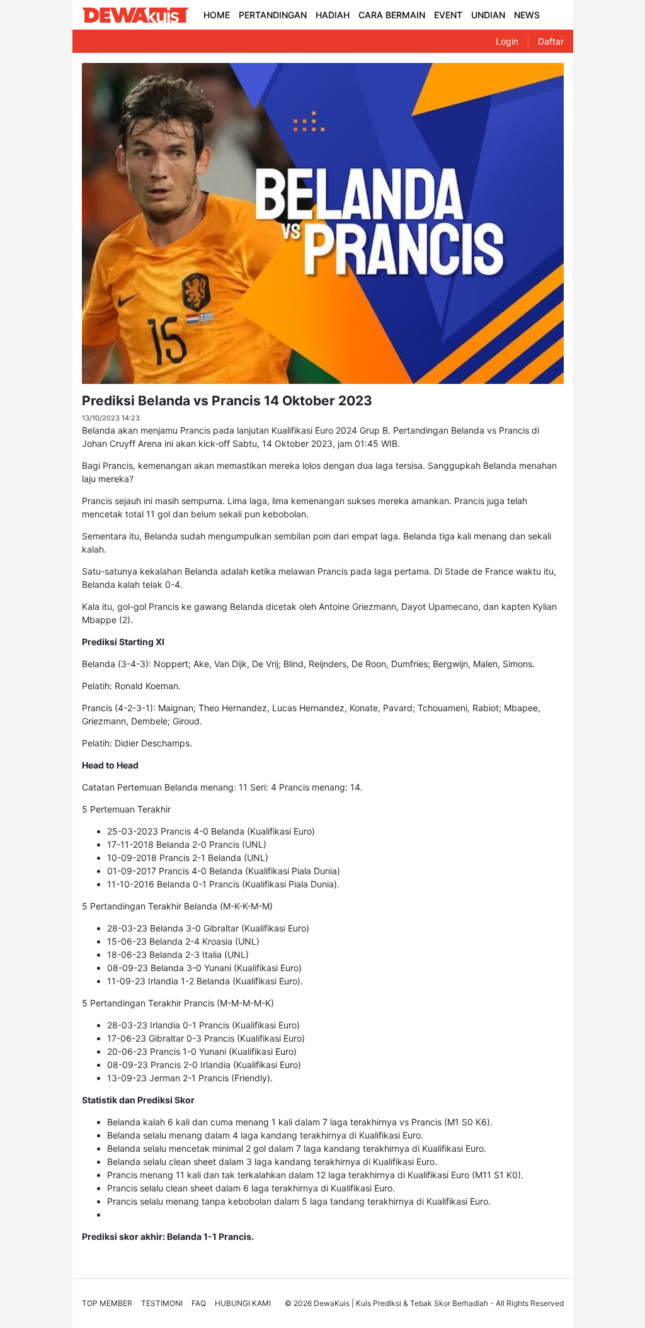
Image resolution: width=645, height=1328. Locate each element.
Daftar (551, 41)
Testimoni (162, 1303)
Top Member (107, 1303)
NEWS (527, 14)
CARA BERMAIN (391, 14)
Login (507, 41)
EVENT (448, 14)
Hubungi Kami (243, 1303)
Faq (198, 1303)
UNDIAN (488, 14)
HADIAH (333, 14)
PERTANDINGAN (273, 14)
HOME (216, 14)
